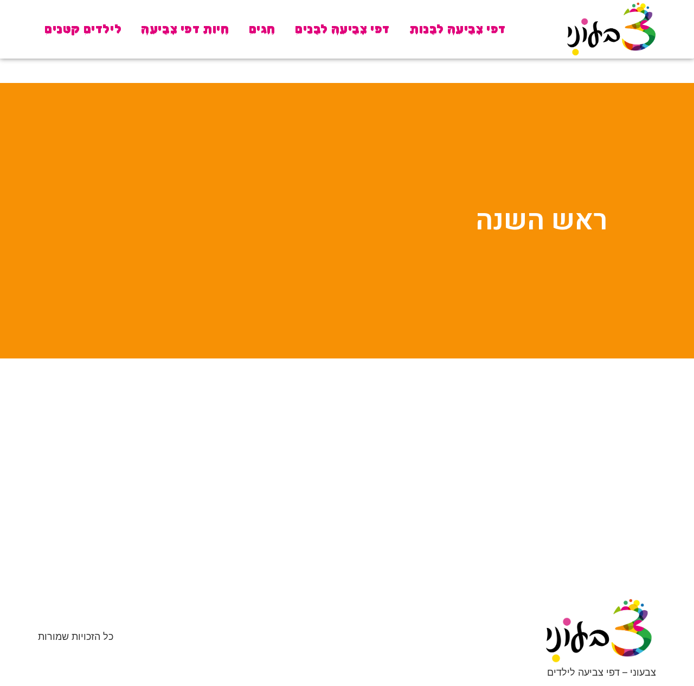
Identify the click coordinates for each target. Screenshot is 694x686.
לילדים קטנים (82, 29)
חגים (262, 29)
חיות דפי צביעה (185, 29)
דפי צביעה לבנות (457, 29)
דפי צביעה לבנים (342, 29)
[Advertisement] (347, 451)
